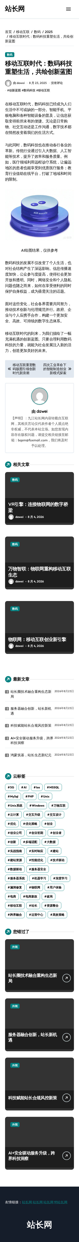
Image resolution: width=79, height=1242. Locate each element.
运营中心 (37, 915)
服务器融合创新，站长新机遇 (31, 710)
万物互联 (60, 805)
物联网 (35, 887)
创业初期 (37, 833)
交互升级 (34, 815)
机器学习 (40, 878)
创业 (50, 824)
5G (12, 787)
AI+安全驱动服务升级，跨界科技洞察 (32, 740)
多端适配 (31, 842)
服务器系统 (17, 878)
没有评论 (57, 83)
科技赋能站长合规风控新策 (31, 725)
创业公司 (16, 833)
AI (25, 787)
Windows (38, 805)
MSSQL (54, 787)
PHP (31, 796)
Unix (46, 796)
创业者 (57, 833)
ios (38, 787)
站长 (34, 905)
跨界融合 (16, 915)
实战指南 (16, 851)
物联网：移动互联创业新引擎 (37, 639)
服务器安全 (38, 869)
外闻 (15, 946)
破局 (50, 896)
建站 (56, 851)
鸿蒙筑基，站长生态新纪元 (31, 755)
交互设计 (56, 815)
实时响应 (37, 851)
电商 (13, 896)
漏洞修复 (16, 887)
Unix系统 (16, 805)
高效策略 (58, 915)
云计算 (14, 815)
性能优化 (37, 860)
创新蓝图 (15, 90)
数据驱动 (16, 869)
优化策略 (31, 824)
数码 (9, 54)
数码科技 (29, 90)
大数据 (51, 842)
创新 (13, 842)
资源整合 (53, 905)
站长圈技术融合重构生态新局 (31, 693)
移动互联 (44, 90)
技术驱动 (58, 860)
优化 (13, 824)
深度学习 (61, 878)
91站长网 (60, 1202)
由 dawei (19, 83)
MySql (14, 796)
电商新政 (31, 896)
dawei (41, 411)
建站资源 (16, 860)
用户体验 (56, 887)
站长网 (15, 8)
